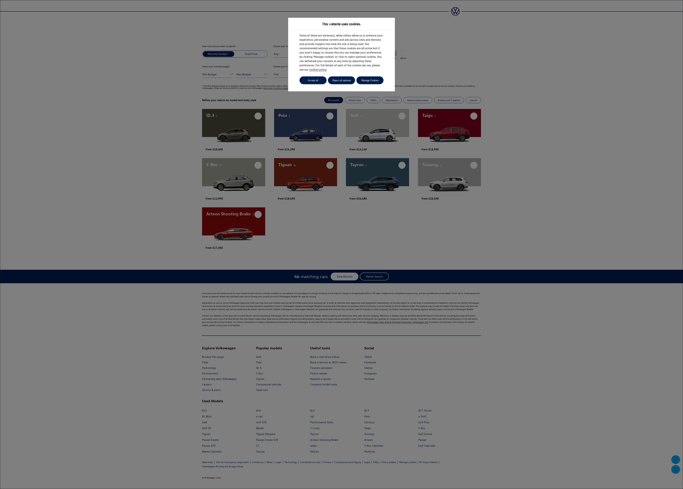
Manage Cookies (370, 80)
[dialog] (341, 244)
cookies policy (317, 69)
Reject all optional (341, 80)
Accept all (313, 80)
